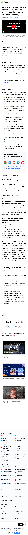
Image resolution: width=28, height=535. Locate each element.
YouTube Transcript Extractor (13, 168)
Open (20, 524)
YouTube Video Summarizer (15, 166)
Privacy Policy (13, 530)
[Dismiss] (25, 524)
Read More (6, 82)
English (3, 315)
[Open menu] (25, 2)
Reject (11, 532)
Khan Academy (14, 17)
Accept (17, 532)
